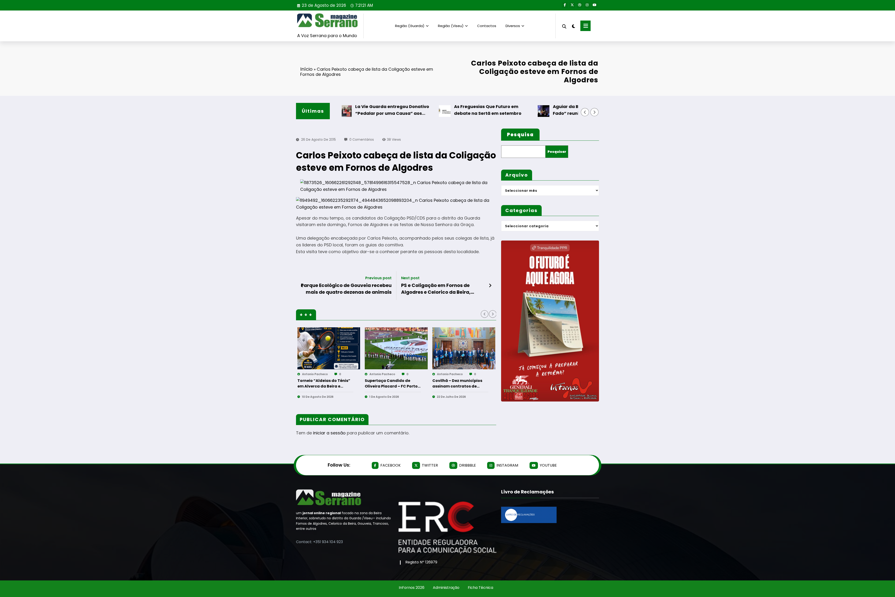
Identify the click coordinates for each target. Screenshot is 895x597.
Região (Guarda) (409, 25)
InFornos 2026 (411, 587)
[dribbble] (579, 5)
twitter (430, 465)
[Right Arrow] (595, 112)
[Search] (564, 25)
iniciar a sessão (329, 433)
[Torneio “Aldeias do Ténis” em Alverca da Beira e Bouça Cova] (328, 348)
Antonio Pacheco (315, 374)
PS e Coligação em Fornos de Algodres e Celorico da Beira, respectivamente (436, 288)
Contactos (486, 25)
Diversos (513, 25)
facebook (390, 465)
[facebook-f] (565, 5)
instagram (507, 465)
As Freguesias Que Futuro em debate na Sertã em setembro (469, 110)
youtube (548, 465)
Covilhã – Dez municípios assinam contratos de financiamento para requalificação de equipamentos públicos (457, 383)
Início (306, 69)
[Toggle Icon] (585, 26)
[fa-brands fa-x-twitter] (572, 5)
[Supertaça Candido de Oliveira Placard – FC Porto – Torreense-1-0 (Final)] (396, 348)
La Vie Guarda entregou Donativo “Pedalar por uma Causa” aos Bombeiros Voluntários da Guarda (375, 110)
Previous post (378, 278)
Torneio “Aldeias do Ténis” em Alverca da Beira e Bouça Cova (323, 383)
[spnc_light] (573, 25)
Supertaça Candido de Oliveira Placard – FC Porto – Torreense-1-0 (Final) (391, 383)
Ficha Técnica (480, 587)
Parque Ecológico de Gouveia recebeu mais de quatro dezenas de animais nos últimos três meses (346, 288)
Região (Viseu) (451, 25)
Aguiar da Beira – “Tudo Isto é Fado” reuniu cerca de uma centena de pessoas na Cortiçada (572, 110)
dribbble (467, 465)
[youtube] (594, 5)
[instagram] (587, 5)
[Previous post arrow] (302, 285)
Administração (446, 587)
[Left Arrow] (585, 112)
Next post (410, 278)
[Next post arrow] (490, 285)
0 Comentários (361, 139)
